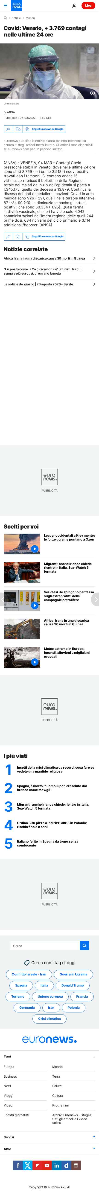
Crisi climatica (49, 1019)
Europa (9, 1067)
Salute (57, 1086)
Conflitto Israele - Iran (29, 974)
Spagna (21, 985)
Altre (7, 1149)
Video (8, 1105)
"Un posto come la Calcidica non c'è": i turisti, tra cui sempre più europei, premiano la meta (42, 271)
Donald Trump (72, 985)
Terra (56, 1076)
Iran (51, 1008)
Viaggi (8, 1096)
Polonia (74, 1008)
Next (7, 1086)
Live (88, 5)
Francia (82, 997)
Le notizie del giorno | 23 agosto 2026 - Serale (38, 284)
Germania (27, 1008)
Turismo (17, 997)
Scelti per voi (21, 526)
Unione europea (50, 997)
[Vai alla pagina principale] (16, 5)
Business (10, 1076)
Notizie (16, 18)
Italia (44, 985)
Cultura (57, 1096)
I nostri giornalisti (16, 1115)
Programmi (60, 1105)
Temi (7, 1056)
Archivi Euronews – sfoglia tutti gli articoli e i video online (71, 1119)
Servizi (9, 1137)
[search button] (84, 945)
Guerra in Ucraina (73, 974)
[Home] (5, 17)
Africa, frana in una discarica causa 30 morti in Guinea (44, 258)
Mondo (30, 18)
